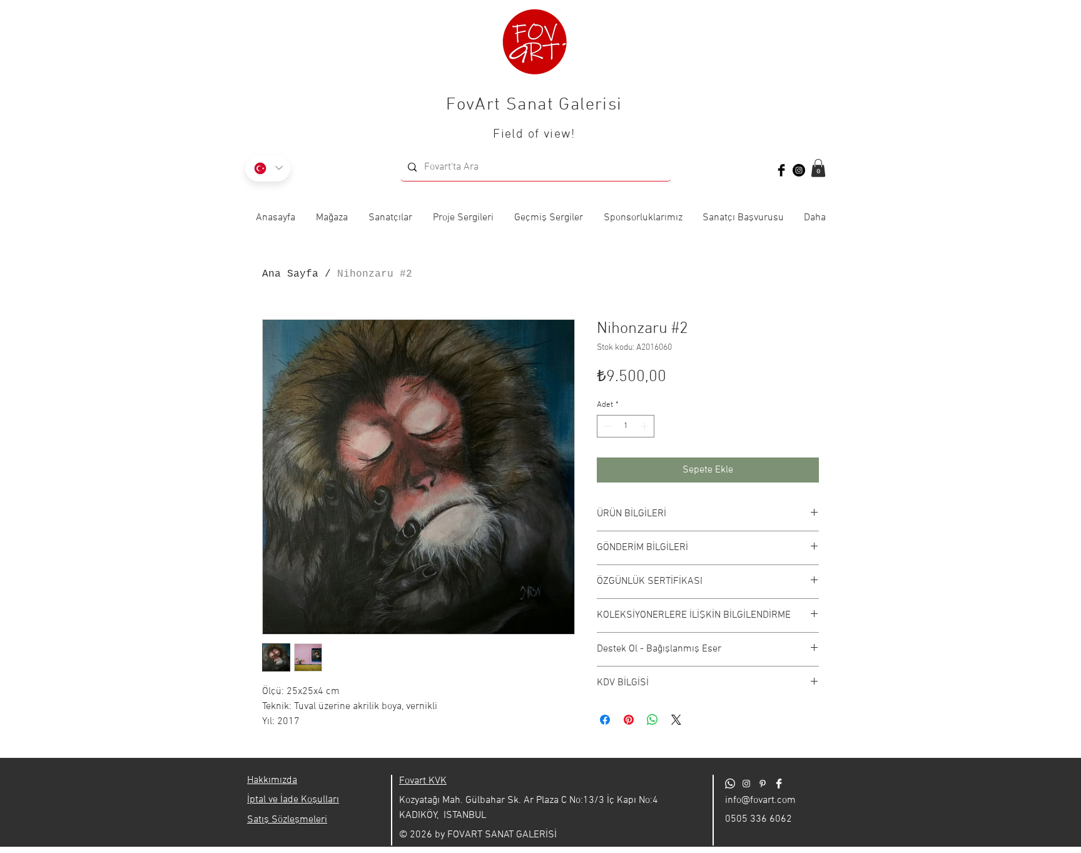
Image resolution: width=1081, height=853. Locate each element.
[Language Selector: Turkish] (267, 168)
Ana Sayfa (290, 274)
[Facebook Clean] (779, 784)
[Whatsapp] (730, 784)
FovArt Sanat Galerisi (534, 105)
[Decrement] (606, 426)
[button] (818, 168)
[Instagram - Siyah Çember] (799, 170)
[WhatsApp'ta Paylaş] (652, 719)
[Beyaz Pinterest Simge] (763, 784)
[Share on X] (676, 719)
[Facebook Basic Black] (781, 170)
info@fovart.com (760, 800)
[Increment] (645, 426)
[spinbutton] (626, 426)
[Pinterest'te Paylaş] (628, 719)
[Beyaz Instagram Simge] (746, 784)
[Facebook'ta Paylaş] (604, 719)
